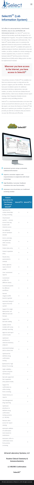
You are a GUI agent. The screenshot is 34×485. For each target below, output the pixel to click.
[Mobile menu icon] (31, 4)
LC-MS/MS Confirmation (17, 467)
